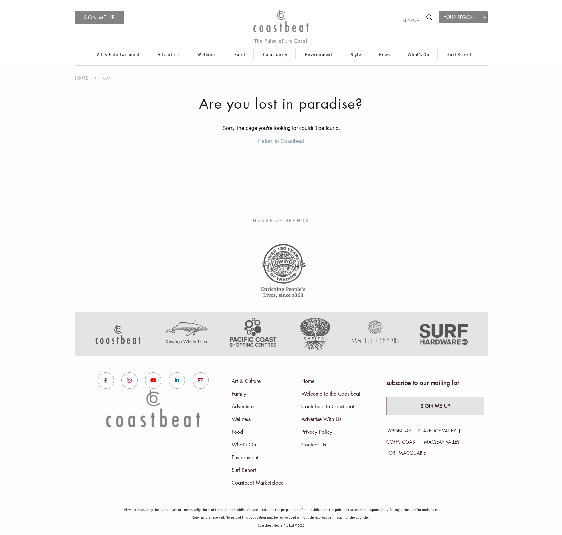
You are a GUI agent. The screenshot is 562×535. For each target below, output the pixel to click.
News (384, 55)
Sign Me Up (435, 406)
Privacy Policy (316, 432)
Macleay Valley (442, 442)
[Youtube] (153, 380)
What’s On (418, 55)
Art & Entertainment (118, 55)
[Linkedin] (177, 380)
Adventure (169, 55)
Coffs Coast (401, 442)
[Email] (201, 380)
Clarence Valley (437, 431)
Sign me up (99, 17)
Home (307, 381)
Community (275, 55)
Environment (319, 55)
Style (356, 55)
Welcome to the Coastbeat (330, 394)
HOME (81, 78)
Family (239, 394)
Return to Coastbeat (281, 140)
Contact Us (313, 444)
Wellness (207, 55)
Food (239, 55)
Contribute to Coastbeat (327, 406)
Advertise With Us (321, 419)
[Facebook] (106, 380)
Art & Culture (246, 381)
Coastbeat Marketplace (258, 483)
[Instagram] (129, 380)
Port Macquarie (406, 453)
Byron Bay (398, 431)
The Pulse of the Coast (281, 41)
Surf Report (459, 55)
